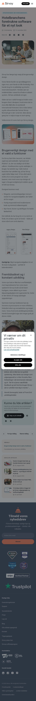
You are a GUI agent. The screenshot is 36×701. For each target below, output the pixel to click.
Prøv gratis (26, 3)
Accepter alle (18, 360)
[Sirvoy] (7, 3)
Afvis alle (18, 365)
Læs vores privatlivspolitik (11, 349)
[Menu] (32, 4)
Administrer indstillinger (18, 355)
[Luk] (31, 335)
